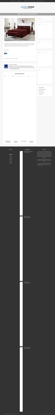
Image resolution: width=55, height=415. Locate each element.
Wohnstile (11, 156)
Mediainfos (10, 159)
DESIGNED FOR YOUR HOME (42, 89)
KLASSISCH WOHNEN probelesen (15, 68)
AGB (10, 160)
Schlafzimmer (16, 58)
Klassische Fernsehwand (27, 347)
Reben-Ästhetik (40, 94)
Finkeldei (8, 58)
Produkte (11, 158)
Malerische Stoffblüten (41, 90)
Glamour (11, 58)
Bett (5, 58)
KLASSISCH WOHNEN (27, 152)
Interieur (11, 157)
